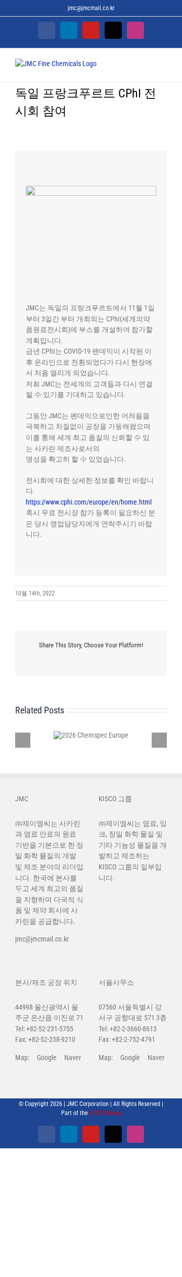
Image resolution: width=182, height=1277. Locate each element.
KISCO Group (105, 1113)
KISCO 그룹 (115, 867)
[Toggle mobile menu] (163, 66)
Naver (72, 1057)
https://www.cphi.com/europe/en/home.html (89, 502)
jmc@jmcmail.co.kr (91, 8)
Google (47, 1057)
